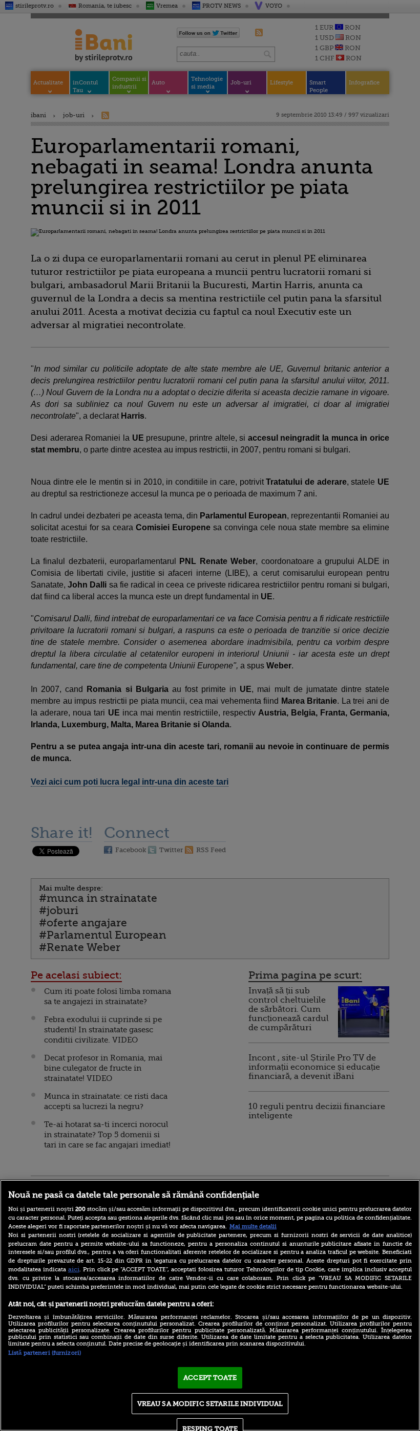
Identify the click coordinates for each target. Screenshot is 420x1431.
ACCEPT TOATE (210, 1377)
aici (73, 1269)
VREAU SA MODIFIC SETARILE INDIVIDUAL (210, 1403)
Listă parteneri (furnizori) (44, 1353)
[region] (210, 1305)
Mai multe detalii (253, 1226)
